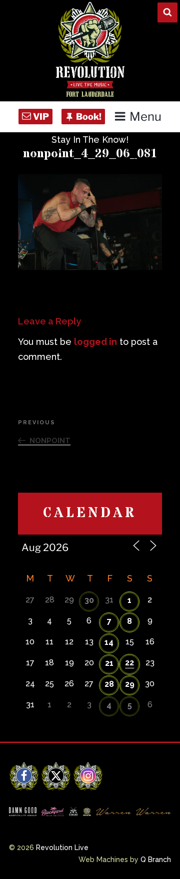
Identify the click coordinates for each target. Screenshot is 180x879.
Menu (146, 116)
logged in (95, 341)
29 (129, 684)
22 (129, 662)
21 (109, 663)
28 (109, 684)
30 (89, 600)
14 (109, 642)
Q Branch (155, 860)
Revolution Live (62, 848)
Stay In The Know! (90, 139)
